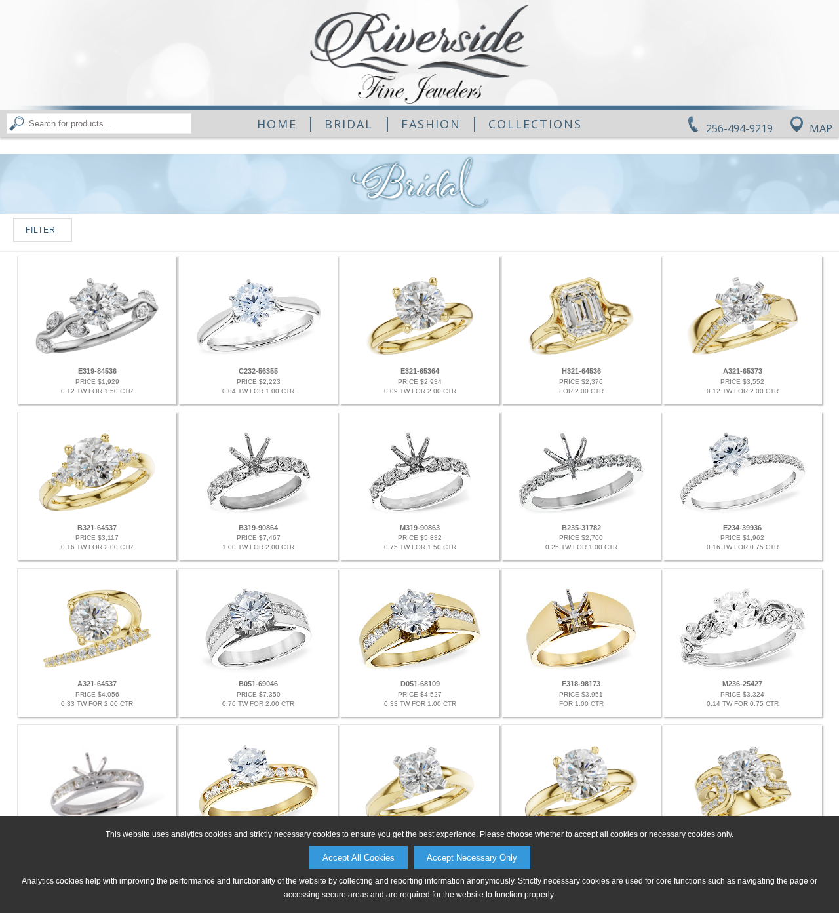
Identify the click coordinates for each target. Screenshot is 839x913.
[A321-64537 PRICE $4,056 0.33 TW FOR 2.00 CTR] (96, 670)
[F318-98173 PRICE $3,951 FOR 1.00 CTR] (581, 670)
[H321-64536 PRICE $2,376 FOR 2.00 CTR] (581, 357)
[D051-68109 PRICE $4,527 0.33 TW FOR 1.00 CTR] (419, 670)
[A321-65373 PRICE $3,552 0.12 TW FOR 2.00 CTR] (742, 357)
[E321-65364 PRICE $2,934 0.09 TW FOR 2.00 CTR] (419, 357)
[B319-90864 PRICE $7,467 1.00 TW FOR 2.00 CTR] (258, 513)
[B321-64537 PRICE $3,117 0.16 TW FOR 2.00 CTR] (96, 513)
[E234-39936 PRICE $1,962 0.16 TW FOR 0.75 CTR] (742, 513)
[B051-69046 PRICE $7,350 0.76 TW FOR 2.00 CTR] (258, 670)
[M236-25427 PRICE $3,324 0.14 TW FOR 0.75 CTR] (742, 670)
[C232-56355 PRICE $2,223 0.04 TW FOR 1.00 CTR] (258, 357)
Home (277, 123)
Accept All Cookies (358, 858)
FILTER (41, 230)
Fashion (431, 123)
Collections (535, 123)
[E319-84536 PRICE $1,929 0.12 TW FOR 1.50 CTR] (96, 357)
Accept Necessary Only (472, 858)
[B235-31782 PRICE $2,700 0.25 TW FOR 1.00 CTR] (581, 513)
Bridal (348, 123)
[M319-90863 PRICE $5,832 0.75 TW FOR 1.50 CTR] (419, 513)
